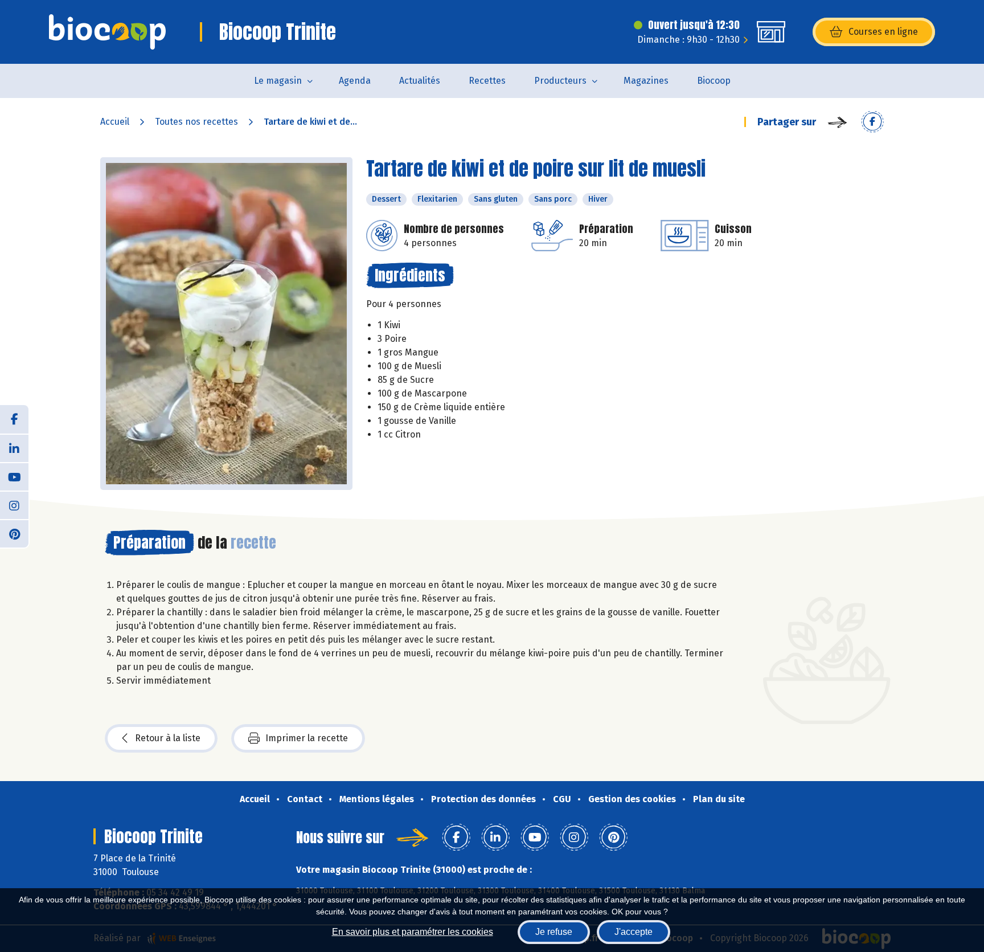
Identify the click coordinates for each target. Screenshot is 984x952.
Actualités (419, 80)
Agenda (355, 80)
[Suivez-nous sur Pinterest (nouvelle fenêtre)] (14, 533)
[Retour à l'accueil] (107, 32)
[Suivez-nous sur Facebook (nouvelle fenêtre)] (14, 419)
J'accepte (633, 932)
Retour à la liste (167, 738)
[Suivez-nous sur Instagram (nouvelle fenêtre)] (14, 505)
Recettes (487, 80)
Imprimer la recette (306, 738)
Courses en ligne (883, 31)
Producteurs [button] (560, 80)
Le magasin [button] (278, 80)
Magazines (646, 80)
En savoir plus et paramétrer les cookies (412, 932)
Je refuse (553, 932)
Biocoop (714, 80)
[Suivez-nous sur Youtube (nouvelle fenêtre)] (14, 476)
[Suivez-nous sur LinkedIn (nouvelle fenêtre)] (14, 448)
